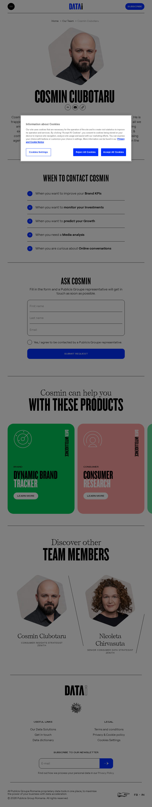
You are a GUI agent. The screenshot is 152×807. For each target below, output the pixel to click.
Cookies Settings (38, 151)
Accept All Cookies (113, 151)
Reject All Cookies (85, 151)
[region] (76, 138)
